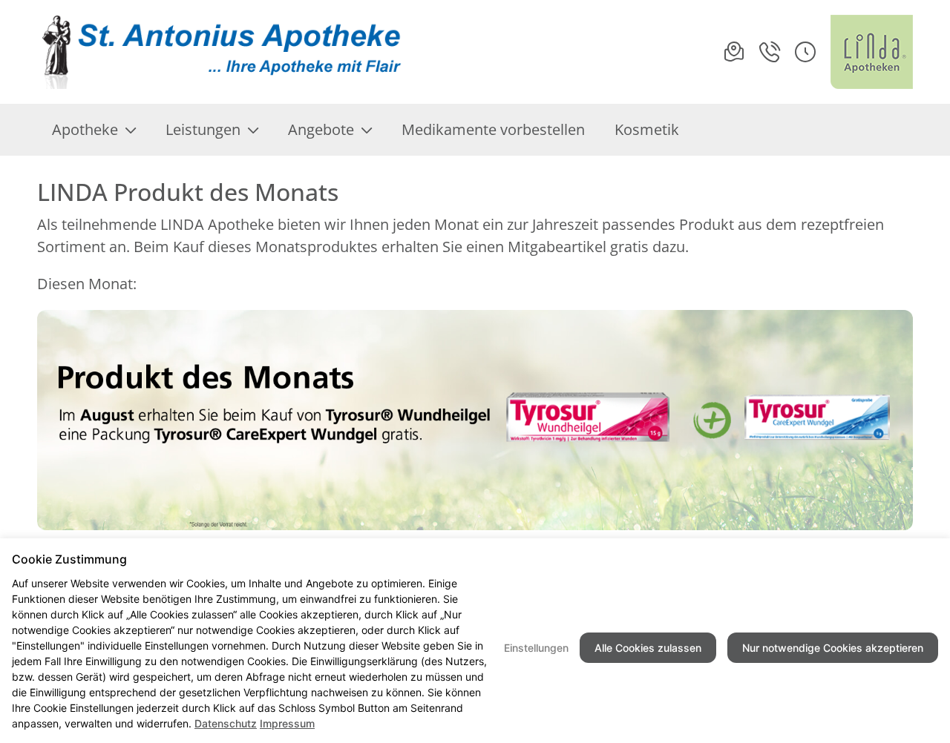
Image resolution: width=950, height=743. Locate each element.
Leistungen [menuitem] (203, 129)
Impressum (287, 723)
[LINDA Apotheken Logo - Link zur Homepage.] (872, 52)
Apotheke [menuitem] (85, 129)
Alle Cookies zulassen (647, 647)
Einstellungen (536, 647)
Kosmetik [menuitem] (647, 129)
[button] (805, 52)
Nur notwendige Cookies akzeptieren (832, 647)
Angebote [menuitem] (321, 129)
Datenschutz (225, 723)
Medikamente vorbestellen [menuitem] (493, 129)
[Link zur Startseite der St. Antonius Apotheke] (222, 52)
